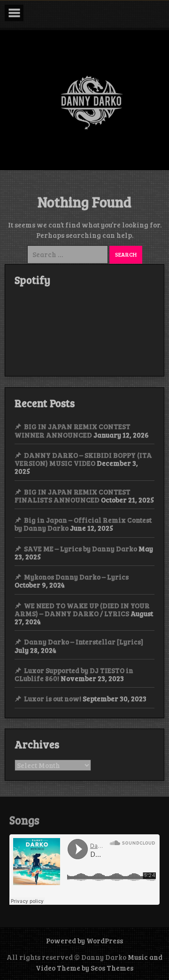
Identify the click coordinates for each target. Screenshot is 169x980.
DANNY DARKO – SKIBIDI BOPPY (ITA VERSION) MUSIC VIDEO (83, 459)
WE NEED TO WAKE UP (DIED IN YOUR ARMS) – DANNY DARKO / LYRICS (82, 609)
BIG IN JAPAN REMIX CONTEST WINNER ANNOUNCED (73, 430)
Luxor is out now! (52, 698)
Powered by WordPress (84, 940)
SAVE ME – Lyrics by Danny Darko (80, 548)
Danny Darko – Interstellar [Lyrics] (83, 641)
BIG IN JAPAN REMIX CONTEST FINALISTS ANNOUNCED (73, 495)
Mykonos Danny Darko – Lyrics (76, 576)
